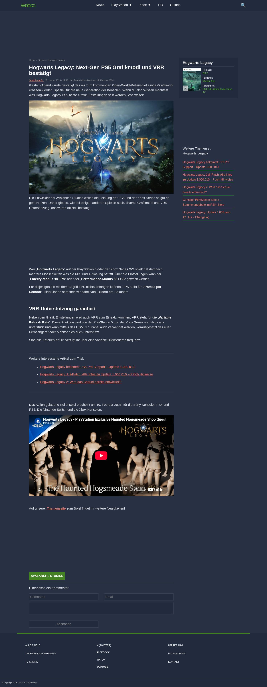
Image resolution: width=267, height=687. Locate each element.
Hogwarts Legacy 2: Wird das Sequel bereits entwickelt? (81, 382)
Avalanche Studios (47, 575)
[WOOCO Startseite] (28, 5)
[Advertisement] (133, 33)
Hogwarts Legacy (198, 63)
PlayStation (119, 5)
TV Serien (31, 661)
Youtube (102, 666)
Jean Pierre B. (36, 80)
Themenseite (56, 508)
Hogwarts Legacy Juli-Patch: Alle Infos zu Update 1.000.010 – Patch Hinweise (96, 374)
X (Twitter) (104, 645)
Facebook (103, 652)
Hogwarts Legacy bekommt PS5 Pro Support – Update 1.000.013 (87, 367)
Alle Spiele (32, 645)
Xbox (143, 5)
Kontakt (173, 661)
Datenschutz (176, 653)
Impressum (175, 645)
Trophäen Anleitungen (40, 653)
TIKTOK (101, 659)
